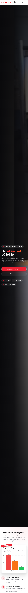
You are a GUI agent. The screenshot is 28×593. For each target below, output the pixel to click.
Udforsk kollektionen (13, 269)
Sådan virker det (14, 274)
